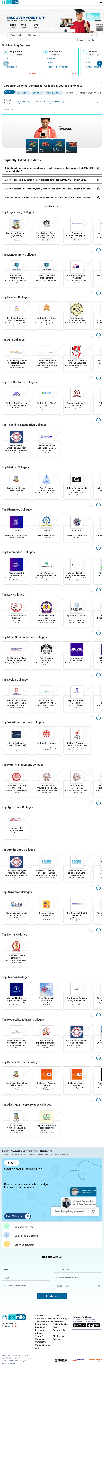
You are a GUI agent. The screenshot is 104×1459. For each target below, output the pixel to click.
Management (56, 51)
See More (32, 73)
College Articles (60, 1324)
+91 (56, 1270)
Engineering (16, 51)
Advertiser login (61, 1318)
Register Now (52, 1296)
